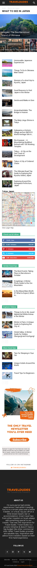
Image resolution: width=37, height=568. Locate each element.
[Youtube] (30, 552)
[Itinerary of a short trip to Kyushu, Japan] (7, 83)
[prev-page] (3, 300)
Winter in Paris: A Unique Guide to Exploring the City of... (24, 324)
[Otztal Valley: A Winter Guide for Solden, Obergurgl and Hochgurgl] (7, 334)
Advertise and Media (25, 560)
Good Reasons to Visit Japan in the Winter (23, 91)
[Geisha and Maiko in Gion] (7, 103)
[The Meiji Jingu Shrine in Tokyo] (7, 123)
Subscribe (30, 257)
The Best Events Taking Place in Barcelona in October (23, 273)
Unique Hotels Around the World (24, 364)
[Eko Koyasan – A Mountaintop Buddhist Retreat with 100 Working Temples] (7, 143)
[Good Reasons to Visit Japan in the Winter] (7, 93)
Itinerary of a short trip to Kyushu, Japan (24, 81)
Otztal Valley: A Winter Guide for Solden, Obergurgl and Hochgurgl (24, 334)
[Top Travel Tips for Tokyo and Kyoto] (15, 46)
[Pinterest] (18, 552)
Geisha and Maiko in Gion (24, 100)
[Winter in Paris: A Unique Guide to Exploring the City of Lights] (7, 324)
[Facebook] (7, 552)
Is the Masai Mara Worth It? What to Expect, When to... (24, 293)
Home (4, 8)
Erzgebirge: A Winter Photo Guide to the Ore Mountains (23, 283)
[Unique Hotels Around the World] (7, 365)
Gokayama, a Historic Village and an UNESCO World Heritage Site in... (23, 132)
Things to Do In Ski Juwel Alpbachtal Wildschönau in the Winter (24, 314)
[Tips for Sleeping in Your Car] (7, 356)
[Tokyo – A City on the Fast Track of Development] (7, 153)
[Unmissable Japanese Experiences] (7, 63)
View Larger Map (8, 228)
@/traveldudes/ (18, 467)
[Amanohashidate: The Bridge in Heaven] (7, 113)
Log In (22, 562)
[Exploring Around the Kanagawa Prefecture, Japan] (7, 183)
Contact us (16, 562)
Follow (31, 244)
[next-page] (6, 300)
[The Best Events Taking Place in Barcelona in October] (7, 273)
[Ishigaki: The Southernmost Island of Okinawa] (18, 26)
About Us (14, 560)
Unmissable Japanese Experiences (23, 61)
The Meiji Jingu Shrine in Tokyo (24, 121)
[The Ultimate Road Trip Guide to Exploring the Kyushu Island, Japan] (7, 173)
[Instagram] (13, 552)
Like (32, 240)
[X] (24, 552)
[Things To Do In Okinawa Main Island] (7, 73)
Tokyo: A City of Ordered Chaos (24, 162)
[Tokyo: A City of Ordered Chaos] (7, 163)
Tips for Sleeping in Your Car (24, 354)
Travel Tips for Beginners (24, 373)
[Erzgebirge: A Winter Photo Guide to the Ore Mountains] (7, 283)
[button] (3, 3)
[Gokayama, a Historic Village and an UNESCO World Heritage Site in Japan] (7, 133)
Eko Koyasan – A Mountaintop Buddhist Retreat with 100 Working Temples (24, 143)
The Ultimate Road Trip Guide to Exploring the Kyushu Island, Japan (23, 173)
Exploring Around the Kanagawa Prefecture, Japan (23, 183)
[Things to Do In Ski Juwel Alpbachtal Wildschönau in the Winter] (7, 314)
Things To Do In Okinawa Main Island (24, 71)
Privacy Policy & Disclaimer (25, 565)
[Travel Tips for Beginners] (7, 375)
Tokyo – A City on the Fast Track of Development (22, 153)
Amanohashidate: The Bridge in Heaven (23, 111)
